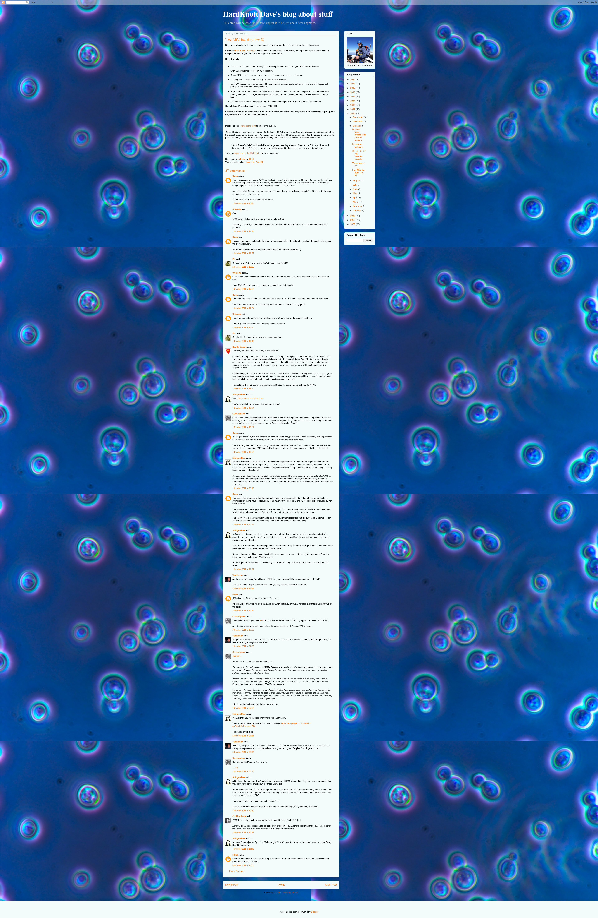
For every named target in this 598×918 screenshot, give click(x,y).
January (357, 210)
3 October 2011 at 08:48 (243, 771)
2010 (353, 215)
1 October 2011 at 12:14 (243, 231)
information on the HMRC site (246, 153)
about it (237, 51)
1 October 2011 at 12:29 (243, 289)
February (358, 206)
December (358, 117)
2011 (353, 113)
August (356, 180)
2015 (353, 96)
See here (236, 656)
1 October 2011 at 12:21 (243, 253)
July (355, 185)
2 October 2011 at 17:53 (243, 630)
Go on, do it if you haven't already (358, 155)
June (355, 189)
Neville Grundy (239, 347)
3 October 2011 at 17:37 (243, 832)
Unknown (236, 209)
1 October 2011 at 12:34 (243, 308)
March (356, 202)
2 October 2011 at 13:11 (243, 588)
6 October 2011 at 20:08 (243, 865)
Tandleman (237, 575)
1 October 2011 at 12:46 (243, 341)
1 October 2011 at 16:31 (243, 427)
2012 (353, 109)
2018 (353, 83)
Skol (236, 767)
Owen (235, 176)
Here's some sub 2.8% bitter (250, 398)
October (357, 126)
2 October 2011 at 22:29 (243, 646)
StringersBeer (239, 394)
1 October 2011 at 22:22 (243, 569)
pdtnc (235, 855)
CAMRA (259, 162)
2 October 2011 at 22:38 (243, 708)
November (358, 121)
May (355, 193)
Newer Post (231, 884)
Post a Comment (236, 871)
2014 (353, 100)
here (261, 620)
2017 (353, 88)
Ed (233, 259)
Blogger (314, 912)
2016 (353, 92)
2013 (353, 105)
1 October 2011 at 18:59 (243, 452)
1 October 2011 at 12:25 (243, 267)
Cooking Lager (239, 816)
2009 (353, 220)
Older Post (331, 884)
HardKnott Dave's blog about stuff (278, 13)
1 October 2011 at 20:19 (243, 488)
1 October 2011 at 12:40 (243, 327)
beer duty (250, 162)
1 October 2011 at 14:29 (243, 388)
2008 (353, 224)
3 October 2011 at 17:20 (243, 810)
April (355, 197)
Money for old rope (357, 145)
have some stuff (248, 126)
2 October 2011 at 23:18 (243, 736)
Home (281, 884)
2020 (353, 79)
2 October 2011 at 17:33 (243, 610)
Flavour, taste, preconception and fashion (359, 134)
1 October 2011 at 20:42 (243, 524)
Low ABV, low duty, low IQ (358, 173)
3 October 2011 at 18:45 (243, 849)
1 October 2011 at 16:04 (243, 408)
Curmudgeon (238, 414)
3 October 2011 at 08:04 (243, 752)
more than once (249, 51)
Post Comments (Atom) (287, 893)
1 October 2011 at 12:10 (243, 203)
